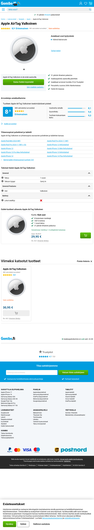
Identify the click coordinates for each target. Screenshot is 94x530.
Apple (28, 19)
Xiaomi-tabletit (70, 397)
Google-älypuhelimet (40, 401)
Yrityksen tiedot (43, 465)
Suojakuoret (5, 413)
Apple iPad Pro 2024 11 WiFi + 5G (13, 145)
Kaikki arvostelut (10, 124)
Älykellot (4, 424)
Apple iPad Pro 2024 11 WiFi (57, 141)
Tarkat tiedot (56, 51)
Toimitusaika (37, 417)
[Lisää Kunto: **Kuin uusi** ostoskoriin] (85, 235)
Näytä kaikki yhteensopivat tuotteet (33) (18, 160)
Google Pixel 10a (6, 401)
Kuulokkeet (4, 421)
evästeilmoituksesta (72, 518)
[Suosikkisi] (85, 3)
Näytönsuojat (5, 415)
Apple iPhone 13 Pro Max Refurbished (15, 152)
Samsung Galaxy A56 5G (9, 399)
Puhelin (36, 389)
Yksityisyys (32, 465)
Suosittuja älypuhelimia (12, 389)
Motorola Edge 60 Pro (8, 403)
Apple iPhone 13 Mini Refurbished (59, 148)
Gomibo (4, 431)
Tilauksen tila (37, 415)
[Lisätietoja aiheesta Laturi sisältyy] (2, 200)
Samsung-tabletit (71, 394)
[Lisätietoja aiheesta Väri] (2, 191)
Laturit (3, 417)
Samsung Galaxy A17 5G (9, 405)
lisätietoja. (67, 461)
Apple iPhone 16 (6, 394)
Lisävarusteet (11, 19)
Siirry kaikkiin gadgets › (35, 87)
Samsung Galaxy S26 (8, 397)
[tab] (24, 69)
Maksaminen (37, 413)
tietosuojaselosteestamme (52, 518)
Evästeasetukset (55, 465)
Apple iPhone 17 (6, 392)
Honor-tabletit (70, 399)
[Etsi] (90, 9)
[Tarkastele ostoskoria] (90, 3)
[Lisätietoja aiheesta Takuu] (2, 178)
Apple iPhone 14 (7, 156)
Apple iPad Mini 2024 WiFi (10, 141)
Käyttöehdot (67, 465)
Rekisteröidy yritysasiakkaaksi (75, 415)
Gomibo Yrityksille (71, 413)
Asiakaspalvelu (40, 410)
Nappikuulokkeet (6, 419)
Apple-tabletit (69, 392)
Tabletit (69, 389)
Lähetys (35, 419)
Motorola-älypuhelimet (40, 399)
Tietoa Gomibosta (7, 433)
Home (3, 19)
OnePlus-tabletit (70, 401)
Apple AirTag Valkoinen (40, 19)
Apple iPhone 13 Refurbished (58, 152)
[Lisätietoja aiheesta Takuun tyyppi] (2, 181)
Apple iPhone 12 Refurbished (58, 145)
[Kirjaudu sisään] (80, 3)
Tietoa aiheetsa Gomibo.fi (17, 465)
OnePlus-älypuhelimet (40, 397)
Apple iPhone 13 (7, 148)
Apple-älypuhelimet (39, 392)
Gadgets (21, 19)
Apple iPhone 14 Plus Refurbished (59, 156)
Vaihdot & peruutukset (40, 421)
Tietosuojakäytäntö (7, 438)
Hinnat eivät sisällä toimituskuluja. (71, 459)
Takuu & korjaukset (39, 424)
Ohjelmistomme (6, 435)
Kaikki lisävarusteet (7, 426)
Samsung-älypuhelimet (40, 394)
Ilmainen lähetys (43, 241)
